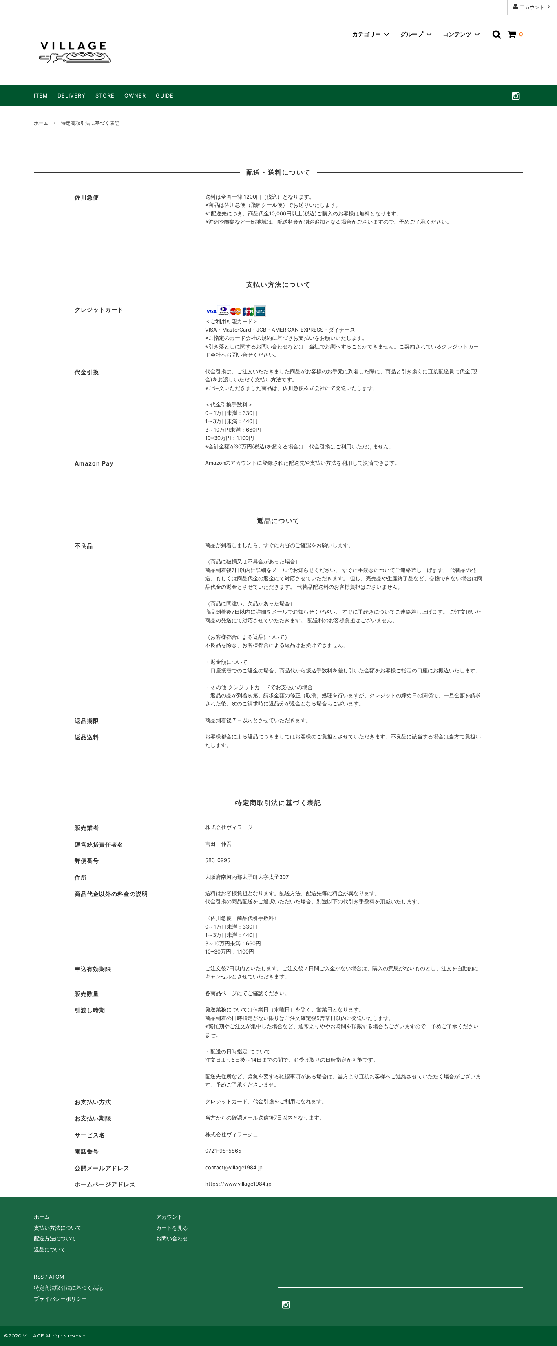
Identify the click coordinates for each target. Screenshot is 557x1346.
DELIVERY (71, 96)
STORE (105, 96)
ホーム (41, 123)
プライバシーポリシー (60, 1299)
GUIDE (165, 96)
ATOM (56, 1277)
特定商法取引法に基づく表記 (68, 1288)
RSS (39, 1277)
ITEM (41, 96)
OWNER (135, 96)
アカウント (532, 7)
